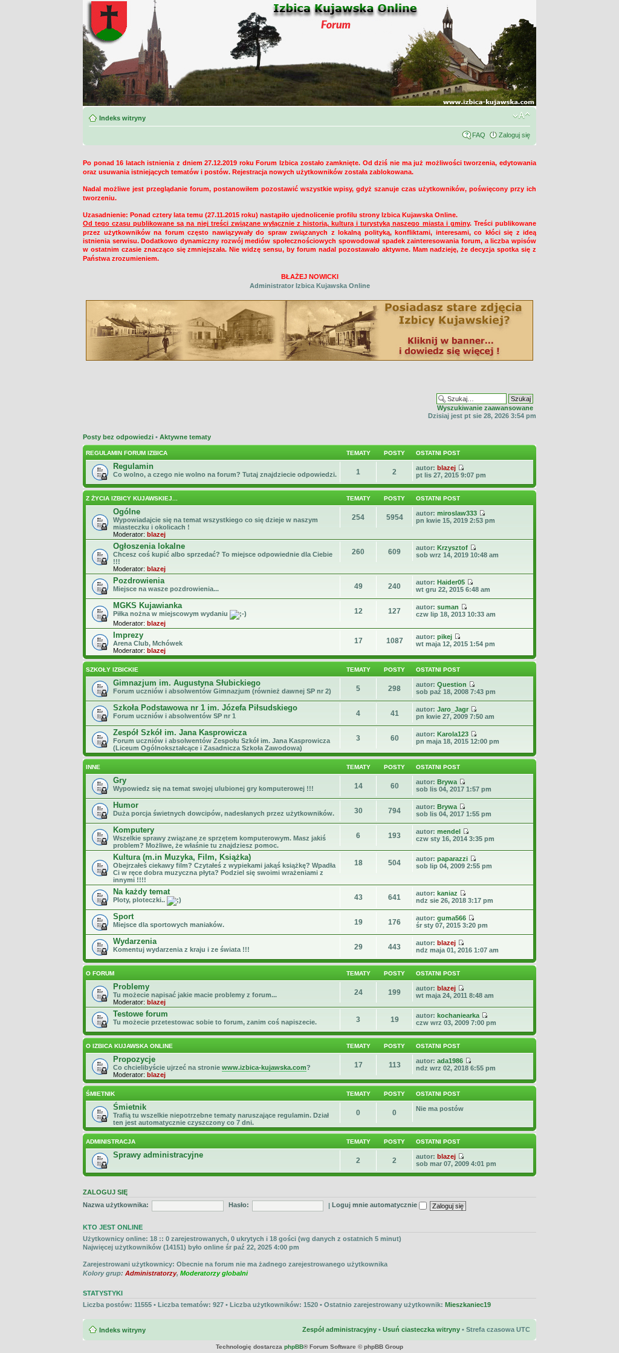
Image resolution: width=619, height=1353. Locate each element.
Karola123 (452, 734)
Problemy (131, 986)
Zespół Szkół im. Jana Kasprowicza (180, 732)
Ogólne (126, 511)
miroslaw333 (457, 513)
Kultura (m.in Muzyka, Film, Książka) (182, 857)
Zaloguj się (514, 135)
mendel (449, 831)
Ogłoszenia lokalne (149, 546)
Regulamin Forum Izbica (126, 453)
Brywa (447, 781)
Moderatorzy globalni (214, 1273)
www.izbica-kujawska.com (264, 1067)
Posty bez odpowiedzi (118, 437)
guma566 (451, 918)
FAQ (478, 135)
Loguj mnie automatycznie (375, 1204)
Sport (123, 916)
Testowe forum (140, 1013)
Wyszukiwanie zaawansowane (485, 407)
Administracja (110, 1141)
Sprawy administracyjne (158, 1154)
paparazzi (452, 858)
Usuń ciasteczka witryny (421, 1329)
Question (452, 684)
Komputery (133, 829)
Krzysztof (452, 547)
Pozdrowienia (138, 580)
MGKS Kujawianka (147, 605)
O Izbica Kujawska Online (129, 1046)
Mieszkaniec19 (468, 1304)
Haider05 (451, 582)
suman (448, 607)
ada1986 (450, 1060)
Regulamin (133, 466)
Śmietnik (100, 1093)
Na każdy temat (141, 891)
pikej (444, 636)
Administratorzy (151, 1273)
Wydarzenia (135, 941)
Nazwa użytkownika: (116, 1204)
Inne (93, 767)
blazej (446, 467)
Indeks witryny (122, 118)
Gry (119, 780)
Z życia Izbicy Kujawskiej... (132, 498)
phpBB (293, 1346)
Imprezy (128, 635)
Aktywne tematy (185, 437)
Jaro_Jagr (452, 709)
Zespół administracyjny (339, 1329)
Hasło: (238, 1204)
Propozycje (134, 1059)
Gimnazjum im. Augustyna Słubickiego (187, 682)
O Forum (100, 973)
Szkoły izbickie (112, 669)
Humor (125, 805)
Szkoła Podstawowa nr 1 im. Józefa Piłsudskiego (205, 707)
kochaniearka (458, 1015)
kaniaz (447, 893)
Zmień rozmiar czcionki (521, 115)
